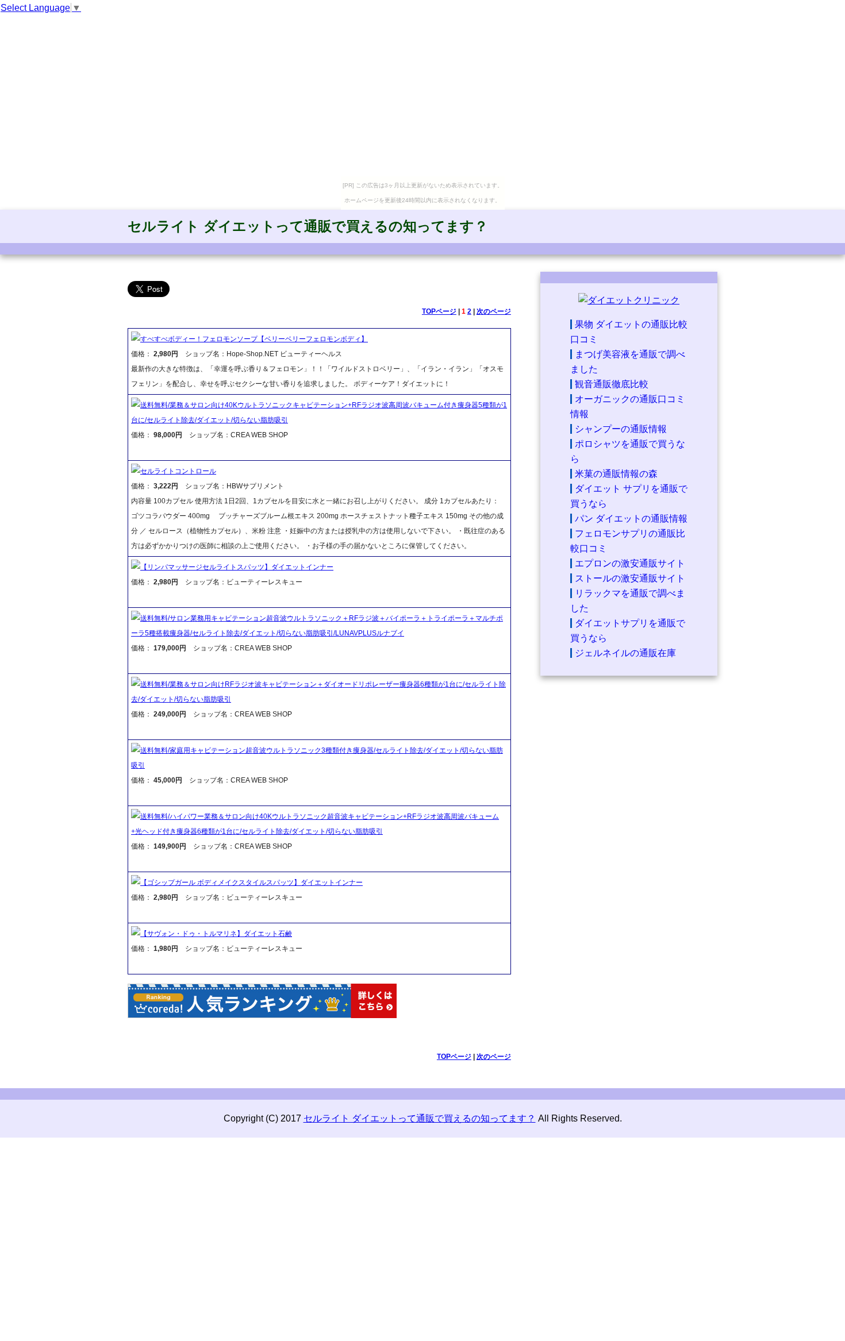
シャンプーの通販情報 (621, 429)
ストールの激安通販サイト (630, 578)
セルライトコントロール (178, 471)
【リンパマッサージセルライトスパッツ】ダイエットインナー (236, 567)
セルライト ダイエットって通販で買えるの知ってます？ (308, 226)
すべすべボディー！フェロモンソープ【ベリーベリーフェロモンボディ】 (254, 339)
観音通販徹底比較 (611, 384)
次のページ (494, 311)
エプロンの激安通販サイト (630, 563)
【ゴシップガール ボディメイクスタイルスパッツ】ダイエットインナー (251, 882)
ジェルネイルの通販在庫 (625, 653)
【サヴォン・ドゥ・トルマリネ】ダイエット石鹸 (216, 934)
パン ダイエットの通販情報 (631, 518)
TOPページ (439, 311)
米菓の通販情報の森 (616, 474)
